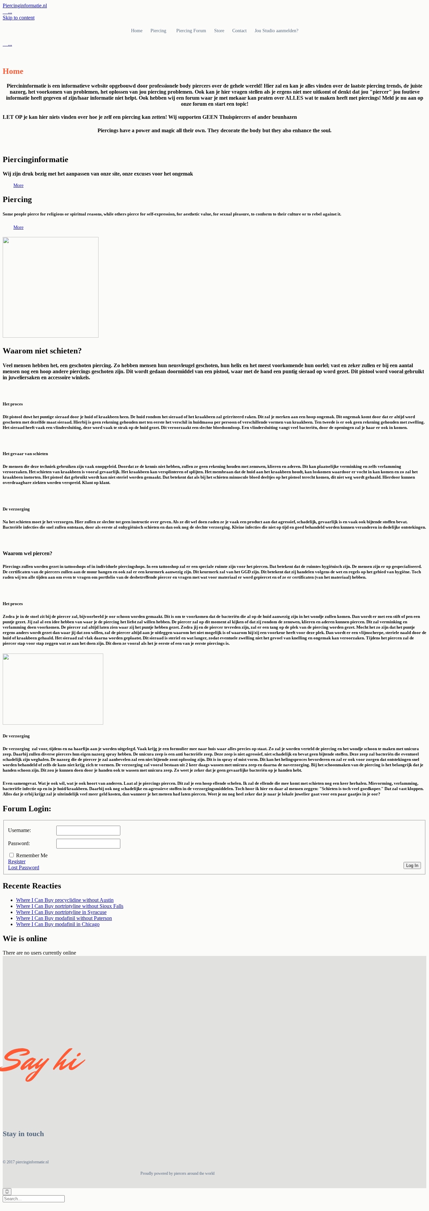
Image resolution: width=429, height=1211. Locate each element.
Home (136, 30)
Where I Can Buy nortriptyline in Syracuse (61, 912)
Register (16, 861)
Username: (19, 830)
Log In (412, 865)
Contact (239, 30)
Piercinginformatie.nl (25, 5)
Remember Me (32, 855)
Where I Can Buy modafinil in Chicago (58, 924)
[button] (18, 185)
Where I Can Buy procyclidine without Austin (65, 900)
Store (219, 30)
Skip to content (19, 17)
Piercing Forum (191, 30)
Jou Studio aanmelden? (276, 30)
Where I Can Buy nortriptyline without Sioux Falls (69, 906)
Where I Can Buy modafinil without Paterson (64, 918)
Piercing (158, 30)
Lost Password (23, 867)
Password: (19, 843)
